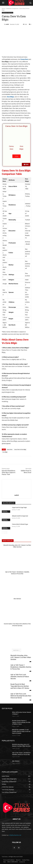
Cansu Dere (9, 449)
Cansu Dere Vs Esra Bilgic (20, 449)
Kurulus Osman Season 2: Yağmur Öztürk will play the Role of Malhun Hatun (21, 722)
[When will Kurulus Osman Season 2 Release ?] (6, 714)
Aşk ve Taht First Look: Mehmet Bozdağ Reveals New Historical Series (21, 696)
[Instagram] (19, 847)
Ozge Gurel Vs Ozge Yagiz (19, 507)
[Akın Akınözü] (16, 610)
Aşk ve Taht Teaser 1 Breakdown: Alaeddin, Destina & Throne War (21, 667)
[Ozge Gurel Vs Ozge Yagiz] (6, 510)
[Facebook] (9, 29)
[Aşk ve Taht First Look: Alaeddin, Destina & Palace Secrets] (5, 680)
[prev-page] (3, 532)
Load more (16, 650)
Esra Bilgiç (5, 452)
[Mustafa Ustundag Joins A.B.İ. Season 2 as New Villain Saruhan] (16, 558)
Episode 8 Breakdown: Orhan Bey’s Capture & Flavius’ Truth (8, 472)
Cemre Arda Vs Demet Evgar (20, 524)
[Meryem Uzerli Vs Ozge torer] (6, 518)
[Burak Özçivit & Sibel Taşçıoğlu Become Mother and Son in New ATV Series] (5, 690)
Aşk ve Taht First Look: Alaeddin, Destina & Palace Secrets (20, 676)
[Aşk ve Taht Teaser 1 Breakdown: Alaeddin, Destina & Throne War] (16, 585)
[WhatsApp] (22, 29)
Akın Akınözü (17, 598)
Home (3, 8)
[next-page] (6, 532)
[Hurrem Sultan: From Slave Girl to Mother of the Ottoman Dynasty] (16, 637)
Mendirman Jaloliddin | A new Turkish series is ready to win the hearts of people (21, 731)
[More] (26, 29)
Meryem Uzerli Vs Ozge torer (20, 516)
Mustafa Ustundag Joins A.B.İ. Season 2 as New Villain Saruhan (21, 657)
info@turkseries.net (15, 835)
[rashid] (3, 24)
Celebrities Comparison (12, 8)
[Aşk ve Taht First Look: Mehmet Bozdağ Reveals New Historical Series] (5, 701)
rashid (7, 24)
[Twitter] (13, 29)
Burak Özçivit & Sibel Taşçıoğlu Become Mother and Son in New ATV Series (20, 686)
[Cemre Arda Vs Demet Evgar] (6, 526)
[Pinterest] (18, 29)
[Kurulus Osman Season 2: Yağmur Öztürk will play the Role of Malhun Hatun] (6, 723)
